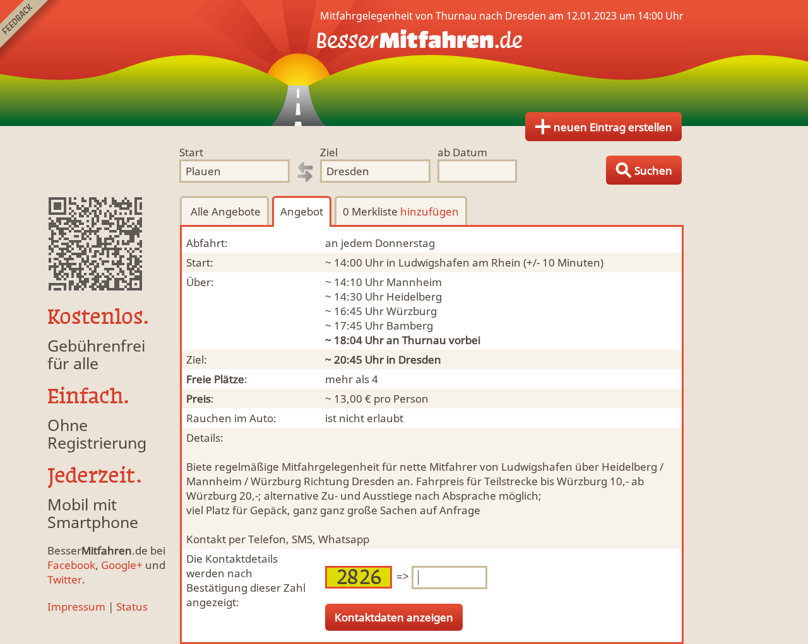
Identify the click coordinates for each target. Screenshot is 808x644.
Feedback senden (30, 30)
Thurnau (424, 340)
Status (132, 606)
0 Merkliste (401, 211)
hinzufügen (429, 211)
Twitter (64, 579)
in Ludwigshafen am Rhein (453, 262)
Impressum (76, 606)
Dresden (419, 359)
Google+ (122, 565)
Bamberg (409, 325)
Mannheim (414, 282)
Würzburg (411, 311)
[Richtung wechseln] (305, 172)
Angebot (301, 211)
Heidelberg (414, 296)
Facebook (71, 565)
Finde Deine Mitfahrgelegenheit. (404, 63)
